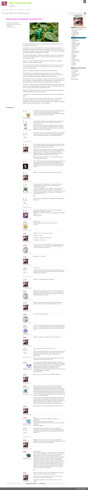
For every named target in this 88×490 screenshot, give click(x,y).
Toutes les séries (74, 79)
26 (24, 418)
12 (24, 245)
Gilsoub (26, 123)
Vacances (74, 63)
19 (24, 326)
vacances (74, 76)
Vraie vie (74, 64)
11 (24, 234)
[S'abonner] (84, 3)
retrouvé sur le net (37, 123)
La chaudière (75, 70)
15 (24, 280)
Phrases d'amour (76, 51)
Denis (25, 163)
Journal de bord (75, 40)
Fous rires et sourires (9, 13)
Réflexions (74, 56)
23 (24, 375)
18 (24, 314)
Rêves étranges (75, 59)
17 (24, 303)
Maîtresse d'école (76, 43)
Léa (35, 472)
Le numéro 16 (75, 71)
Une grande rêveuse (20, 2)
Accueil (2, 13)
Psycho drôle (75, 52)
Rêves (73, 58)
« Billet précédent (78, 15)
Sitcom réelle (75, 75)
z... (25, 117)
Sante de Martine (76, 60)
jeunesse (13, 26)
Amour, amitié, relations (77, 29)
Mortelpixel (38, 405)
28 (24, 440)
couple (8, 26)
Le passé (74, 41)
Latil (25, 368)
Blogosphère (75, 30)
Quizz (73, 54)
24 (24, 386)
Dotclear (84, 488)
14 (24, 268)
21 (24, 349)
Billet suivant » (78, 16)
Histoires (74, 39)
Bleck (25, 186)
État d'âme (74, 35)
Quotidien (74, 55)
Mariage (74, 47)
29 (24, 452)
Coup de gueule (75, 33)
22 (24, 363)
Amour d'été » (42, 483)
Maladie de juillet (76, 44)
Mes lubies (74, 48)
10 (24, 222)
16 (24, 291)
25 (24, 406)
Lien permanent (11, 24)
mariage (74, 72)
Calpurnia (26, 212)
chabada (26, 223)
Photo (73, 49)
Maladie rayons (75, 45)
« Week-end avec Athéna (31, 483)
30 (24, 473)
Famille (73, 36)
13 (24, 257)
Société (73, 62)
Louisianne (10, 22)
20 (24, 337)
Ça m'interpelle (75, 32)
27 (24, 429)
